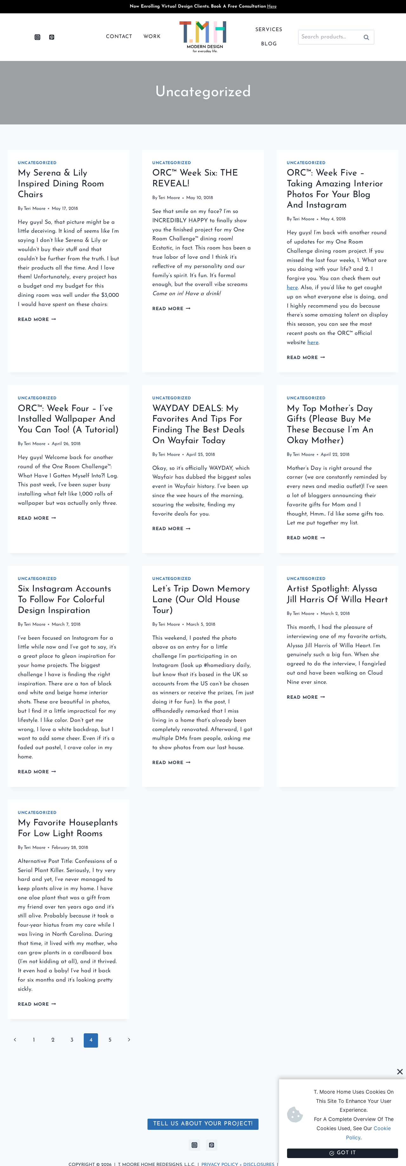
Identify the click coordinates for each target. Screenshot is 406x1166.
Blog (269, 44)
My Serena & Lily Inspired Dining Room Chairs (61, 184)
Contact (119, 36)
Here (272, 6)
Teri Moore (34, 208)
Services (268, 29)
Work (152, 36)
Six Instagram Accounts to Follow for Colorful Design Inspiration (64, 600)
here (292, 288)
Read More (37, 319)
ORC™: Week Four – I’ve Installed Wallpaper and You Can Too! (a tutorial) (68, 419)
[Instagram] (37, 37)
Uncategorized (37, 163)
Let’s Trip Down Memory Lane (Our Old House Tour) (201, 600)
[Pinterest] (51, 37)
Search (368, 37)
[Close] (400, 1071)
